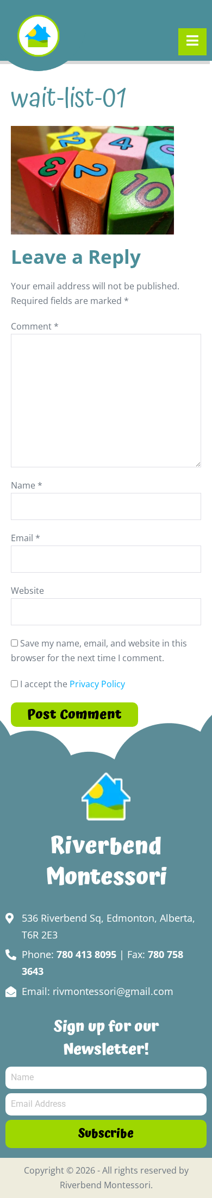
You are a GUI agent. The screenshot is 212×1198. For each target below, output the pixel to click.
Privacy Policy (97, 684)
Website (27, 591)
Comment (35, 326)
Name (26, 485)
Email (25, 538)
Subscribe (106, 1133)
